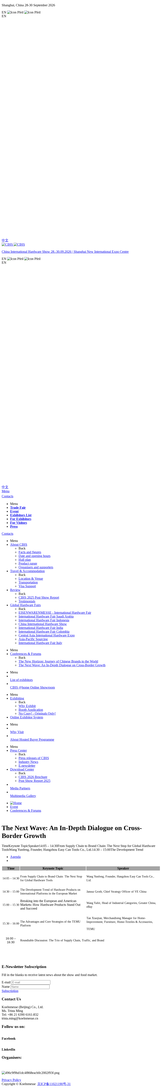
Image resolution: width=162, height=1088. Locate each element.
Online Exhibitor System (26, 717)
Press (14, 526)
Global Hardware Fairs (25, 605)
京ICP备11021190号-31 (54, 1084)
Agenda (15, 857)
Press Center (18, 750)
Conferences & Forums (25, 654)
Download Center (22, 769)
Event (14, 511)
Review (15, 590)
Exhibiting (17, 698)
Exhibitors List (20, 515)
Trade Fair (18, 507)
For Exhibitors (20, 519)
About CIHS (18, 544)
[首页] (16, 803)
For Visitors (18, 522)
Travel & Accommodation (27, 571)
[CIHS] (81, 244)
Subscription (10, 991)
